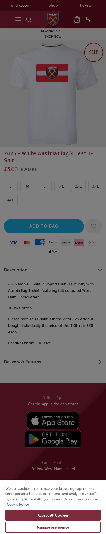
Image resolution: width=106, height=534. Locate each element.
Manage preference (53, 527)
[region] (53, 507)
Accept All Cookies (53, 515)
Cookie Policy (18, 504)
